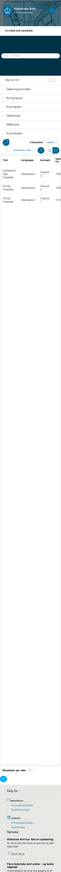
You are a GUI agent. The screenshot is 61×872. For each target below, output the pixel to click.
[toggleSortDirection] (41, 150)
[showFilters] (6, 142)
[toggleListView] (56, 150)
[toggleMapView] (49, 150)
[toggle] (52, 10)
